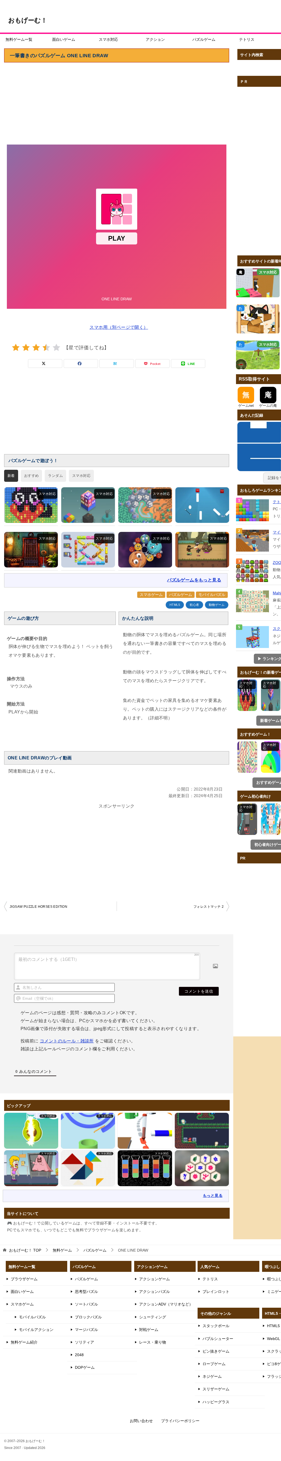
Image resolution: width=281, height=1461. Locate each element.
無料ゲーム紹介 (24, 1342)
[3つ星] (36, 347)
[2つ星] (26, 347)
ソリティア (84, 1342)
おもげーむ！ (27, 20)
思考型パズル (86, 1291)
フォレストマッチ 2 (208, 907)
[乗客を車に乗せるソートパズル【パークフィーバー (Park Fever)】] (88, 549)
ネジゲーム (212, 1376)
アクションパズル (154, 1291)
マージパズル (86, 1329)
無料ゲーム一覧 (18, 39)
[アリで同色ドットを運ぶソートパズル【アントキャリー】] (31, 505)
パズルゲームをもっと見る (194, 580)
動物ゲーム (216, 604)
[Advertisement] (116, 103)
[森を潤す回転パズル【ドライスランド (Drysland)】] (145, 505)
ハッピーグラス (216, 1402)
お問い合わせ (141, 1421)
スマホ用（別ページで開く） (118, 327)
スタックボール (216, 1326)
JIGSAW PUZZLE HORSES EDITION (38, 907)
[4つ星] (46, 347)
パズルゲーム (203, 39)
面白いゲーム (63, 39)
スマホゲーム (151, 594)
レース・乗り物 (152, 1342)
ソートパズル (86, 1304)
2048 (79, 1355)
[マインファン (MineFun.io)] (253, 541)
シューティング (152, 1317)
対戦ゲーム (148, 1329)
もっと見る (213, 1195)
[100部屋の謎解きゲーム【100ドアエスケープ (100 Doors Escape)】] (31, 549)
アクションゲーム (154, 1279)
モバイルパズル (211, 594)
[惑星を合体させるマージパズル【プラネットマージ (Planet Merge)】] (145, 549)
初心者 (194, 604)
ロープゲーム (214, 1364)
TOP (25, 1250)
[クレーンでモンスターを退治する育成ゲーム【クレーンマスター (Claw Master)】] (202, 549)
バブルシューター (218, 1338)
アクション (155, 39)
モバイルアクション (36, 1329)
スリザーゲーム (216, 1389)
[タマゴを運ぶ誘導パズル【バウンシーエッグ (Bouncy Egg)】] (202, 505)
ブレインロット (216, 1291)
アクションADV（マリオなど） (166, 1304)
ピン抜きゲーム (216, 1351)
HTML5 (175, 604)
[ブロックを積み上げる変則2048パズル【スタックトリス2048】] (88, 505)
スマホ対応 (108, 39)
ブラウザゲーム (24, 1279)
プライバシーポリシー (180, 1421)
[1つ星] (16, 347)
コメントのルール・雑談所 (67, 1041)
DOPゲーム (85, 1367)
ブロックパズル (88, 1317)
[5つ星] (56, 347)
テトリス (246, 39)
